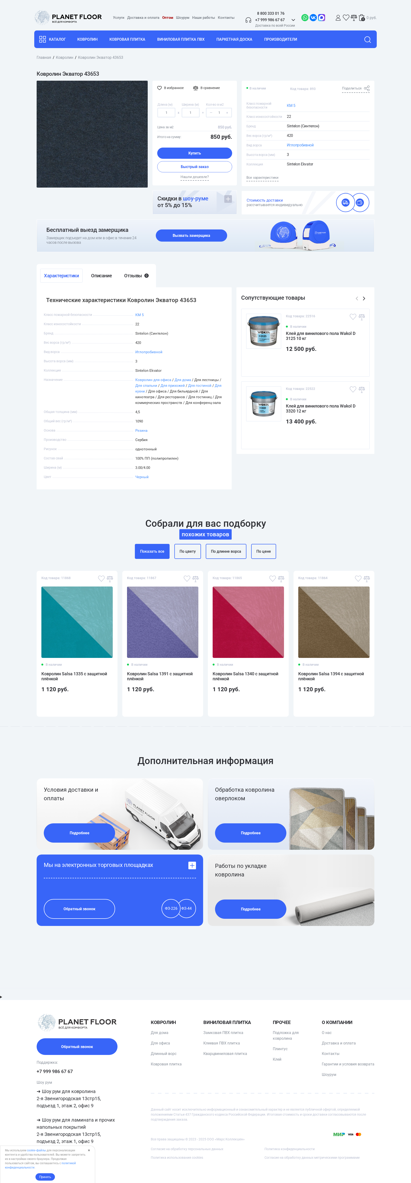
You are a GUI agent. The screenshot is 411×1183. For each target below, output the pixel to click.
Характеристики (61, 275)
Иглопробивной (300, 145)
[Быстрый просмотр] (358, 364)
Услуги (118, 17)
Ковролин (87, 39)
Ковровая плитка (127, 39)
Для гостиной (199, 385)
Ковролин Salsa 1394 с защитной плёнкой (331, 676)
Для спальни (146, 385)
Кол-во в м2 (215, 104)
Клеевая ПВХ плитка (221, 1043)
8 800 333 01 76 (270, 13)
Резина (141, 430)
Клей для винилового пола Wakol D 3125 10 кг (321, 336)
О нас (327, 1032)
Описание (101, 275)
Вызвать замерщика (191, 235)
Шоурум (182, 17)
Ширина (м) (190, 104)
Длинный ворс (163, 1053)
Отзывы (135, 275)
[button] (364, 298)
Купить (194, 153)
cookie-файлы (36, 1150)
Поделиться (352, 88)
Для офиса (160, 1043)
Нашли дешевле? (195, 177)
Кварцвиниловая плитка (225, 1053)
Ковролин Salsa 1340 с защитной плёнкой (245, 676)
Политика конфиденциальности (289, 1149)
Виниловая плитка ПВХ (181, 39)
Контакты (226, 17)
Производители (280, 39)
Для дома (183, 380)
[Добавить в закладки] (353, 317)
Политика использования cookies (177, 1157)
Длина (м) (164, 104)
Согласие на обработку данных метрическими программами (312, 1157)
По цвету (188, 551)
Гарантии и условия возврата (348, 1064)
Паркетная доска (234, 39)
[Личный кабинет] (338, 18)
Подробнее (79, 833)
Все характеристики (262, 177)
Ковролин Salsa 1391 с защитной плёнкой (160, 676)
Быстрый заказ (195, 166)
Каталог (57, 39)
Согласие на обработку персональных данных (187, 1149)
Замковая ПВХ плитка (223, 1032)
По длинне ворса (226, 551)
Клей (277, 1059)
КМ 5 (291, 105)
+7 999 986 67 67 (55, 1071)
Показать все (152, 551)
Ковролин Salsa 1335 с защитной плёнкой (74, 676)
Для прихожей (173, 385)
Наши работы (203, 17)
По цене (263, 551)
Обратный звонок (79, 909)
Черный (142, 477)
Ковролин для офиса (153, 380)
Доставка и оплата (143, 17)
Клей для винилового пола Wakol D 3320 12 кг (321, 408)
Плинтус (280, 1049)
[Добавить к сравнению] (361, 317)
